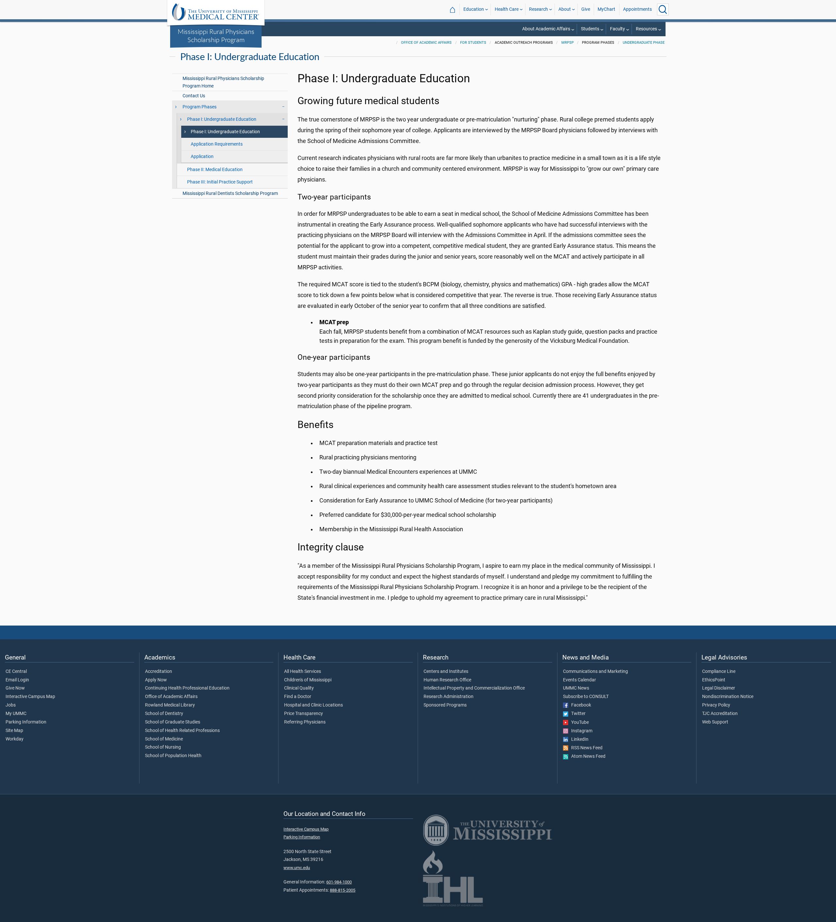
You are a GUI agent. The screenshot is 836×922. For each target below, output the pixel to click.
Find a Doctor (297, 696)
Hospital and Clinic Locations (313, 705)
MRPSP (567, 42)
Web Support (715, 722)
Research (538, 9)
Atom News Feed (586, 756)
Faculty (617, 29)
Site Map (14, 730)
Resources (646, 29)
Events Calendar (579, 680)
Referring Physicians (305, 722)
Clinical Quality (299, 688)
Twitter (577, 713)
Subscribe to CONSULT (586, 696)
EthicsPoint (713, 680)
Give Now (15, 688)
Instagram (580, 731)
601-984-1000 (339, 882)
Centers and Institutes (446, 671)
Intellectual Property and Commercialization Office (474, 688)
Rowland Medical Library (170, 705)
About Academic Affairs (546, 29)
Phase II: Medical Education (215, 169)
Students (590, 29)
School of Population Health (173, 755)
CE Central (16, 671)
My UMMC (16, 713)
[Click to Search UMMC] (663, 9)
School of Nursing (163, 747)
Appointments (637, 9)
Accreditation (158, 671)
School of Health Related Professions (182, 730)
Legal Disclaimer (718, 688)
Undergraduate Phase (644, 42)
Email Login (17, 680)
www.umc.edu (296, 867)
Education (473, 9)
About (564, 9)
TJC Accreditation (720, 713)
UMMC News (576, 688)
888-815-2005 (342, 890)
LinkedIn (578, 739)
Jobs (11, 705)
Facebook (579, 705)
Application (202, 156)
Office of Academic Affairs (426, 42)
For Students (473, 42)
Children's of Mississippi (307, 680)
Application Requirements (217, 144)
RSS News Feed (585, 748)
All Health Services (302, 671)
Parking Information (26, 722)
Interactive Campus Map (30, 696)
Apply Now (156, 680)
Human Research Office (447, 680)
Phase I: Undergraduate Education (225, 132)
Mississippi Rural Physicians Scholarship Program (216, 35)
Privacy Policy (716, 705)
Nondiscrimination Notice (727, 696)
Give (585, 9)
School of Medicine (164, 739)
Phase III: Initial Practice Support (220, 182)
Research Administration (449, 696)
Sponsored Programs (445, 705)
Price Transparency (303, 713)
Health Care (507, 9)
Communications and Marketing (595, 671)
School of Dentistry (164, 713)
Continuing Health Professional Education (187, 688)
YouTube (578, 722)
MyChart (606, 9)
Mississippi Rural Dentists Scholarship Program (230, 193)
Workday (15, 739)
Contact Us (194, 96)
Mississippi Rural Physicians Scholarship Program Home (223, 82)
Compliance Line (718, 671)
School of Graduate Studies (172, 722)
